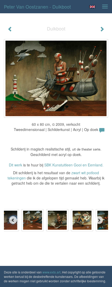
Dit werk (15, 164)
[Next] (99, 220)
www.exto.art (51, 272)
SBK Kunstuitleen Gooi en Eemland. (73, 164)
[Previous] (13, 220)
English (92, 6)
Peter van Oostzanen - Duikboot (37, 6)
